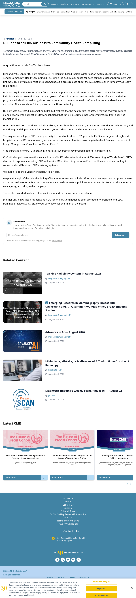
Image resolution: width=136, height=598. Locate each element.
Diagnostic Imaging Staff (59, 278)
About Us (61, 577)
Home (50, 577)
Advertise (68, 498)
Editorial (68, 507)
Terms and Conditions (68, 520)
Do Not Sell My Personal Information (68, 514)
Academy (75, 4)
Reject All (101, 588)
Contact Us (68, 504)
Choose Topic (12, 11)
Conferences (86, 4)
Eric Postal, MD (55, 370)
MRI (86, 12)
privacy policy (57, 241)
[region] (68, 588)
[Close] (132, 588)
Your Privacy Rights (68, 523)
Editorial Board (68, 511)
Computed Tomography (99, 12)
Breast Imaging (42, 12)
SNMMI (129, 12)
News (72, 577)
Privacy (68, 517)
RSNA (53, 12)
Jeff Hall (51, 395)
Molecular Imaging (117, 12)
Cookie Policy (29, 595)
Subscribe (119, 235)
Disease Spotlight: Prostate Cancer (70, 12)
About (68, 501)
